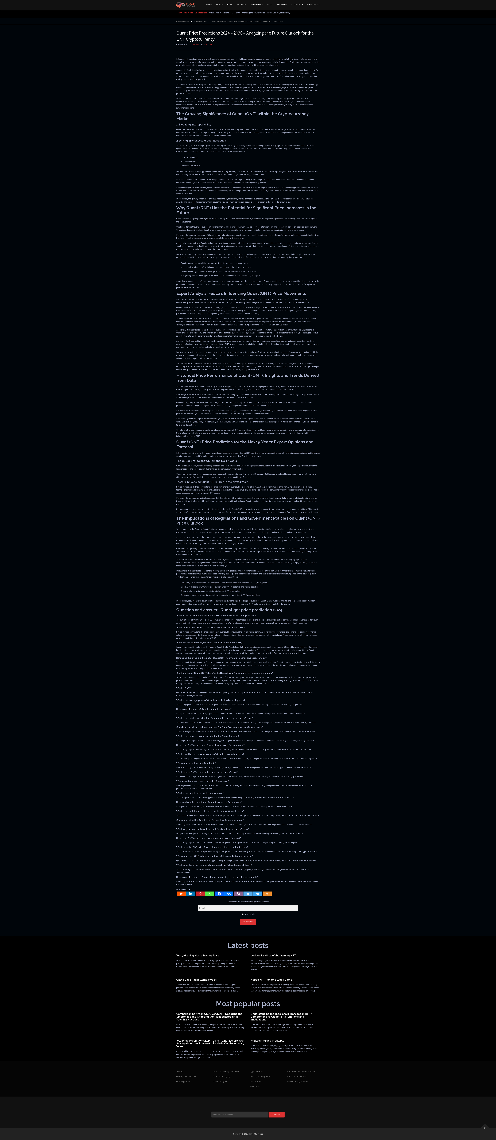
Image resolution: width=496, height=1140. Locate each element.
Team (269, 5)
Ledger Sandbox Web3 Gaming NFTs (274, 955)
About (219, 5)
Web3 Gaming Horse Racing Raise (197, 955)
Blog (230, 5)
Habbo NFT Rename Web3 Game (271, 979)
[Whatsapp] (209, 894)
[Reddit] (181, 894)
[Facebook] (219, 894)
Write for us (255, 1086)
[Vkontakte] (228, 894)
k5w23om (208, 45)
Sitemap (179, 1071)
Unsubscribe (250, 914)
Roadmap (241, 5)
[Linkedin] (190, 894)
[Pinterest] (200, 894)
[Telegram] (257, 894)
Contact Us (313, 5)
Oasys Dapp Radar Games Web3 (196, 979)
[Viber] (238, 894)
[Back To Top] (485, 1127)
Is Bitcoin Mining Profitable (267, 1040)
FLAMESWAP (297, 5)
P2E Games (282, 5)
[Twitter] (248, 894)
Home (209, 5)
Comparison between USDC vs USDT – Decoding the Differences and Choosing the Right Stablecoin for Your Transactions (209, 1016)
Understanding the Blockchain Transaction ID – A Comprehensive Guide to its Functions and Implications (281, 1016)
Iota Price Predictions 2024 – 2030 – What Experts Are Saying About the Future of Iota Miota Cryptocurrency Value (210, 1043)
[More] (267, 894)
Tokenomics (256, 5)
